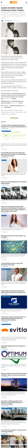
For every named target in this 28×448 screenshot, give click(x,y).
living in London (19, 112)
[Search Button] (26, 2)
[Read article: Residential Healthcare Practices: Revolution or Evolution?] (14, 357)
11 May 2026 (11, 321)
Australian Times (8, 20)
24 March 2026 (11, 433)
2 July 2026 (11, 266)
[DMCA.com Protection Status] (14, 117)
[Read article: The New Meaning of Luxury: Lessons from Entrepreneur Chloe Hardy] (14, 274)
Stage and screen (12, 114)
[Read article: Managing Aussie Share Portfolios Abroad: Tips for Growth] (14, 246)
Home (2, 5)
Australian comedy (18, 110)
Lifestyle (5, 5)
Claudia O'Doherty (5, 112)
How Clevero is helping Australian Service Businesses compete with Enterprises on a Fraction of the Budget (12, 402)
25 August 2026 (12, 157)
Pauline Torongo (5, 128)
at (2, 241)
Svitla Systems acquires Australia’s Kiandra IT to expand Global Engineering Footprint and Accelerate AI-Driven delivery (13, 318)
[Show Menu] (1, 2)
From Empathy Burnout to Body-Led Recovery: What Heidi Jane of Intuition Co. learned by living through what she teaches (13, 154)
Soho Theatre (4, 114)
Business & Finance (6, 131)
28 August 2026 (12, 128)
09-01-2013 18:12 (17, 20)
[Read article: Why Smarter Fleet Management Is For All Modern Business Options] (14, 193)
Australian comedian (8, 110)
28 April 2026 (11, 376)
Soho (25, 112)
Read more (5, 148)
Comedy (12, 112)
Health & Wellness (6, 379)
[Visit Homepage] (13, 2)
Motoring (4, 187)
